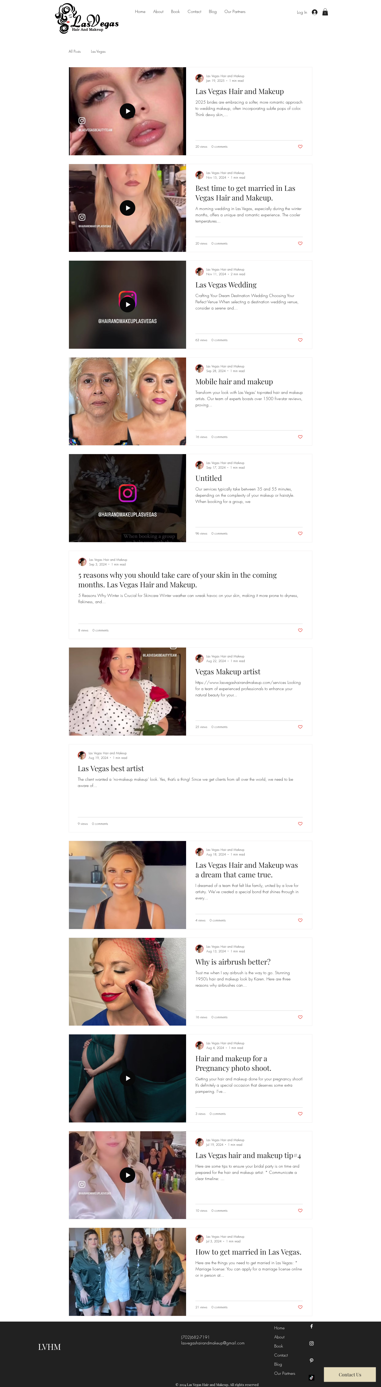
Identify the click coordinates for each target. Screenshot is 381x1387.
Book (278, 1346)
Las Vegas (98, 51)
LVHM (49, 1346)
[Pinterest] (311, 1360)
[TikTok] (311, 1378)
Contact (281, 1355)
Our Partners (284, 1373)
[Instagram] (311, 1343)
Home (279, 1328)
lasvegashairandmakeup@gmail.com (213, 1343)
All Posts (75, 51)
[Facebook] (311, 1326)
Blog (278, 1364)
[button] (325, 11)
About (279, 1337)
